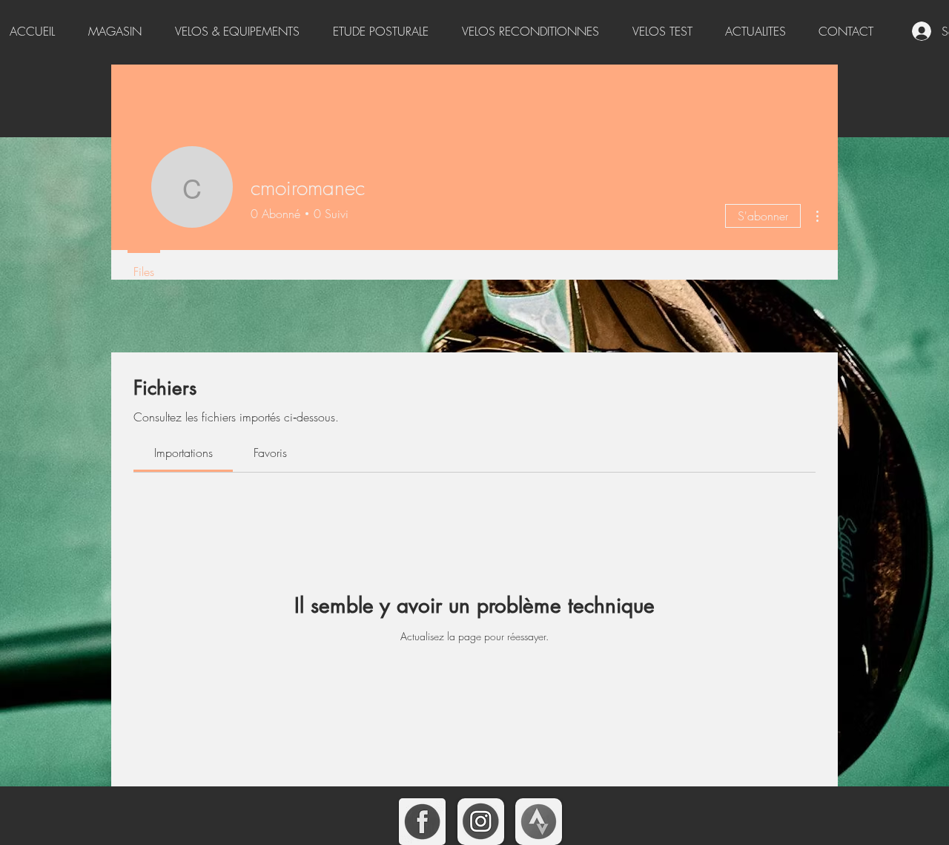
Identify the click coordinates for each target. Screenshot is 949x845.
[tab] (183, 452)
